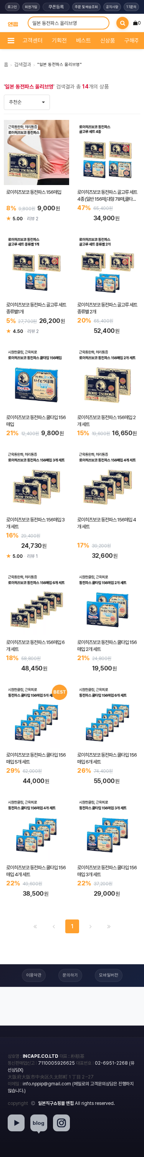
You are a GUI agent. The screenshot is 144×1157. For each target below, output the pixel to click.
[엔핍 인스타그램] (61, 1122)
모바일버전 (108, 975)
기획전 (59, 40)
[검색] (122, 23)
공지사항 (112, 7)
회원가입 (31, 7)
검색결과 (22, 64)
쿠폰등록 (56, 7)
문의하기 (70, 975)
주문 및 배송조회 (86, 7)
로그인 (12, 7)
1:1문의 (131, 7)
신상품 (107, 40)
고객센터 (33, 40)
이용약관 (33, 975)
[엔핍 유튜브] (16, 1122)
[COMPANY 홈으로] (13, 23)
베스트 (83, 40)
